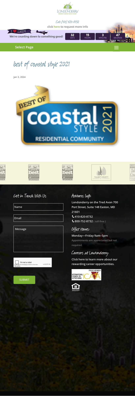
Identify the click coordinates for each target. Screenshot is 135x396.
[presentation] (33, 262)
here (57, 27)
